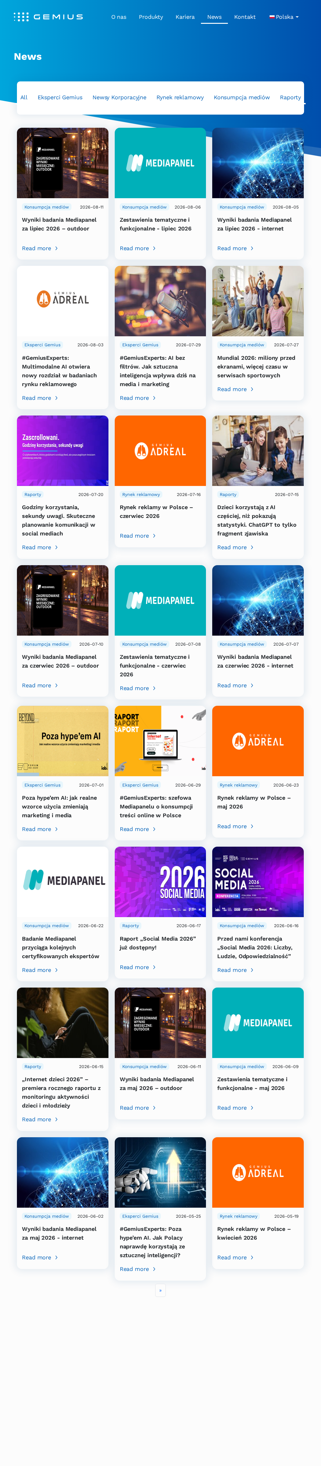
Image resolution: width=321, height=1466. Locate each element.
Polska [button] (284, 16)
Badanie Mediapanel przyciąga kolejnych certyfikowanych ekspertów (60, 947)
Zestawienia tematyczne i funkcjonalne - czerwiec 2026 (155, 665)
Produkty (151, 16)
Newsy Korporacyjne (119, 97)
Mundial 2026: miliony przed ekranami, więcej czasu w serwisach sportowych (256, 366)
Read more (36, 248)
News (214, 16)
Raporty (290, 97)
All (24, 97)
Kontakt (244, 16)
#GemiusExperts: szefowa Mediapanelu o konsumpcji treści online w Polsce (156, 806)
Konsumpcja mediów (242, 97)
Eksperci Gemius (60, 97)
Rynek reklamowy (180, 97)
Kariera (185, 16)
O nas (119, 16)
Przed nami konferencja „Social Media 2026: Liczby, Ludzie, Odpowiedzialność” (254, 947)
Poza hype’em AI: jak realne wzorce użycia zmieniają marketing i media (59, 806)
